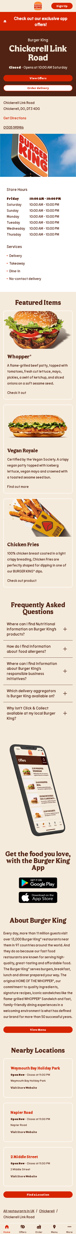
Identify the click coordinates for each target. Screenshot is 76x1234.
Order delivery (38, 88)
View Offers (38, 78)
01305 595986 (13, 127)
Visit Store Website (24, 1087)
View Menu (38, 1029)
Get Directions (14, 117)
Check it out (16, 393)
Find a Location (38, 1194)
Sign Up (62, 6)
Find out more (18, 486)
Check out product (22, 580)
